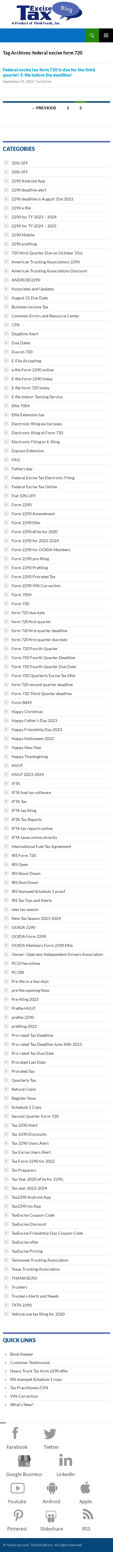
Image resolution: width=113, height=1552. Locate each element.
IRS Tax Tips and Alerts (32, 900)
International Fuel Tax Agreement (41, 846)
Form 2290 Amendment (33, 513)
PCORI (18, 972)
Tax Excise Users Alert (31, 1152)
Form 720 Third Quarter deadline (42, 693)
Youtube (17, 1501)
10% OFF (20, 162)
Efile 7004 (21, 405)
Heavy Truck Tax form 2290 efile (39, 1370)
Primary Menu (106, 35)
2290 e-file (21, 207)
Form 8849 (22, 702)
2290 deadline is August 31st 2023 (42, 198)
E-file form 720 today (31, 387)
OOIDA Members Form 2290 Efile (42, 945)
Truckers (19, 1287)
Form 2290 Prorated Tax (33, 576)
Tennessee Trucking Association (40, 1260)
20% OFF (20, 171)
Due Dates (21, 342)
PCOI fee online (26, 963)
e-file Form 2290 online (33, 369)
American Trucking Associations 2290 (46, 261)
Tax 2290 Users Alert (30, 1143)
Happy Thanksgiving (30, 756)
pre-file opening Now (31, 990)
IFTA (16, 783)
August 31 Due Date (30, 297)
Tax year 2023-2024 (29, 1188)
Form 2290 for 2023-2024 (35, 540)
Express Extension (28, 450)
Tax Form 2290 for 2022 (33, 1161)
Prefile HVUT (24, 1008)
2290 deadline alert (29, 189)
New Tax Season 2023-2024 (36, 918)
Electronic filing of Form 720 (37, 432)
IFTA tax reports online (32, 828)
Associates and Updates (33, 288)
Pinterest (17, 1529)
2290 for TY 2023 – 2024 (34, 216)
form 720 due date (28, 612)
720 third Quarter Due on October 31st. (47, 252)
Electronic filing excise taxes (37, 423)
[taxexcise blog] (47, 12)
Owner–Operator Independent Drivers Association (57, 954)
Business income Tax (30, 306)
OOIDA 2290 (23, 927)
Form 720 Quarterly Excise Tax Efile (43, 675)
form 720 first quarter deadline (39, 630)
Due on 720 (22, 351)
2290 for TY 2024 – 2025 (34, 225)
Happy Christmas (27, 711)
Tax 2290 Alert (25, 1125)
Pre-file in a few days (30, 981)
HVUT (17, 765)
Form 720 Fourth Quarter (35, 648)
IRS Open (20, 864)
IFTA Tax (19, 801)
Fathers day (22, 468)
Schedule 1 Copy (26, 1107)
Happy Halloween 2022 (33, 738)
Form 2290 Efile (26, 522)
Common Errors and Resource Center (45, 315)
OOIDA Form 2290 (29, 936)
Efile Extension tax (28, 414)
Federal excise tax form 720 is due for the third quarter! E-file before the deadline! (49, 72)
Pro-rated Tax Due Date (33, 1053)
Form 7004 (22, 594)
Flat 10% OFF (24, 495)
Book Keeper (21, 1354)
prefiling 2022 (24, 1026)
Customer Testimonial (30, 1362)
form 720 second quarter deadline (42, 684)
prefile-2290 (23, 1017)
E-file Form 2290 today (32, 378)
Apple (85, 1501)
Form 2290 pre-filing (30, 558)
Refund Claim (24, 1089)
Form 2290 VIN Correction (36, 585)
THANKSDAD (24, 1278)
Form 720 (20, 603)
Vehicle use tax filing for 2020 (38, 1314)
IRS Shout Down (26, 873)
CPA (16, 324)
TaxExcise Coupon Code (33, 1215)
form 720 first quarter (31, 621)
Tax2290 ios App (26, 1206)
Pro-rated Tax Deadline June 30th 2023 (47, 1044)
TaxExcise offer (25, 1242)
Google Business (24, 1474)
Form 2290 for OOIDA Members (41, 549)
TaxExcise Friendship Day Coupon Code (47, 1233)
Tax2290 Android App (31, 1197)
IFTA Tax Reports (27, 819)
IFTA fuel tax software (31, 792)
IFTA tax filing (24, 810)
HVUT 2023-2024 (28, 774)
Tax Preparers (24, 1170)
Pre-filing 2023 (25, 999)
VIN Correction (24, 1396)
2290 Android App (28, 180)
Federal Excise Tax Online (34, 486)
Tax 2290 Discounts (29, 1134)
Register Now (24, 1098)
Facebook (17, 1447)
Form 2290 (22, 504)
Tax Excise (43, 81)
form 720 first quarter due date (39, 639)
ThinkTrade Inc (41, 1545)
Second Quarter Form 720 (35, 1116)
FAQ (16, 459)
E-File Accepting (26, 360)
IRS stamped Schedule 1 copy (36, 1379)
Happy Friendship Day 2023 (37, 729)
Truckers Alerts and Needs (35, 1296)
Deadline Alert (25, 333)
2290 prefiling (24, 243)
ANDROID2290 (26, 279)
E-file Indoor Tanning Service (37, 396)
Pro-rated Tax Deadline (32, 1035)
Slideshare (51, 1529)
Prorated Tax (23, 1071)
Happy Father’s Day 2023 (34, 720)
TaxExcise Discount (29, 1224)
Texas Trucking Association (36, 1269)
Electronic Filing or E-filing (36, 441)
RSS (86, 1529)
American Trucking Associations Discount (49, 270)
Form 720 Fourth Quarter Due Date (44, 666)
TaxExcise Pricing (27, 1251)
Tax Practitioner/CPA (29, 1387)
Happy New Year (27, 747)
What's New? (22, 1404)
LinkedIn (66, 1474)
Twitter (51, 1447)
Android (51, 1501)
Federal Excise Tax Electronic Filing (43, 477)
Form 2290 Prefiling (30, 567)
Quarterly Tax (24, 1080)
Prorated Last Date (28, 1062)
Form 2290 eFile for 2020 (35, 531)
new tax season (25, 909)
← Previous (43, 107)
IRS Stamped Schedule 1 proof (38, 891)
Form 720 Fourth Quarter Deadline (43, 657)
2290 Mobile (23, 234)
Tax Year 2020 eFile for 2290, (37, 1179)
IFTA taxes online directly (34, 837)
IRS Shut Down (25, 882)
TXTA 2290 (22, 1305)
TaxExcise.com (17, 1545)
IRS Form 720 (24, 855)
